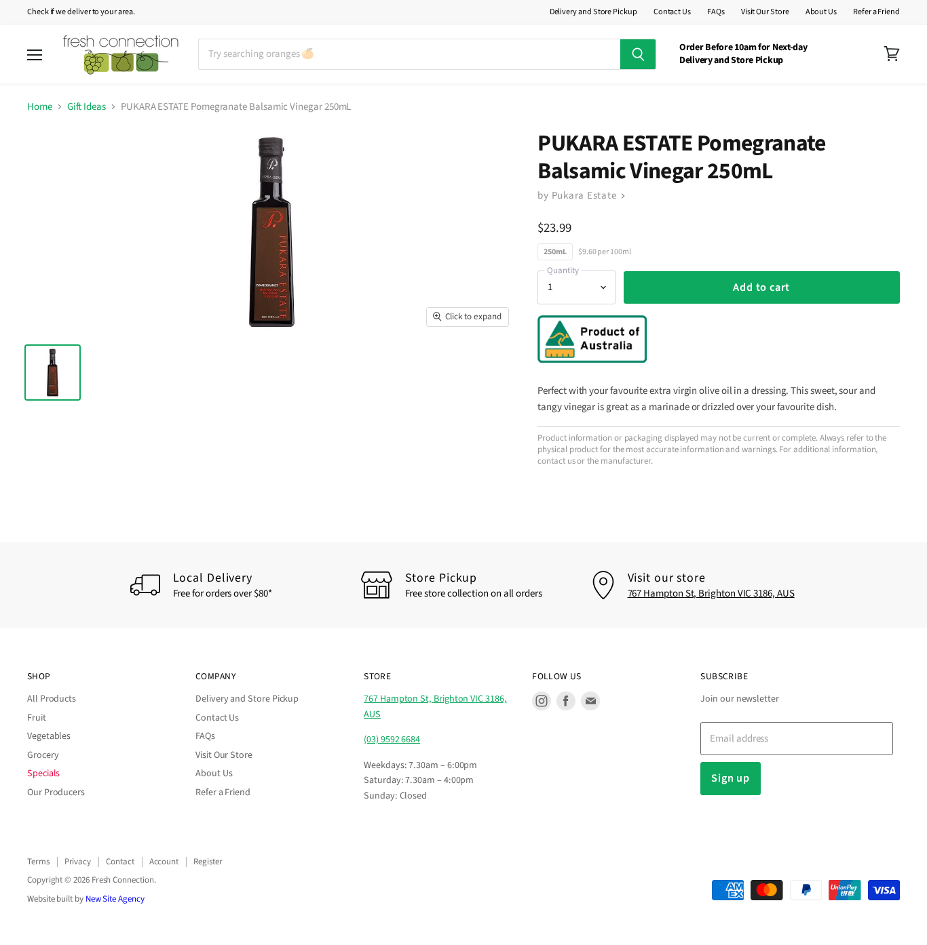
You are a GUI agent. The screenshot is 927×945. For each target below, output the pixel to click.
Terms (38, 862)
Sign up (730, 778)
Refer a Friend (876, 12)
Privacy (77, 862)
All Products (51, 699)
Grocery (42, 755)
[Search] (638, 54)
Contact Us (672, 12)
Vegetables (49, 736)
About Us (821, 12)
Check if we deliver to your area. (81, 12)
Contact (120, 862)
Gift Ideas (86, 107)
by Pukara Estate (578, 195)
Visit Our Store (765, 12)
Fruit (36, 718)
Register (207, 862)
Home (39, 107)
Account (163, 862)
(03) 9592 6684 (392, 739)
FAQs (716, 12)
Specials (43, 773)
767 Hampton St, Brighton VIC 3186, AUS (711, 593)
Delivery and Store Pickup (593, 12)
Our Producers (56, 792)
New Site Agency (115, 899)
